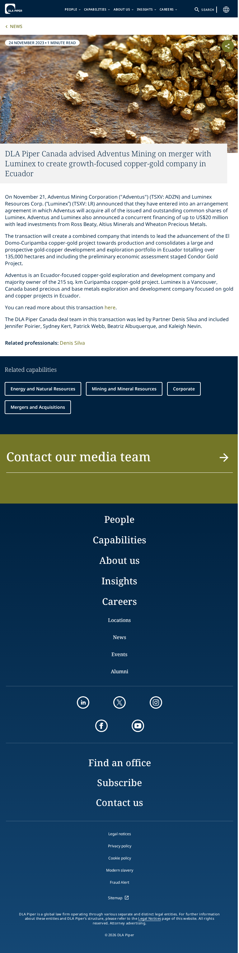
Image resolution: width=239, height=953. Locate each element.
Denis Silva (72, 342)
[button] (119, 460)
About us (122, 9)
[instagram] (156, 702)
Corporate (184, 389)
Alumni (119, 671)
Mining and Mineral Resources (124, 389)
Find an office (119, 762)
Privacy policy (119, 846)
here (110, 307)
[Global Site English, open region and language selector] (226, 9)
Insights (145, 9)
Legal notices (119, 833)
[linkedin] (83, 702)
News (16, 26)
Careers (167, 9)
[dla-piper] (24, 8)
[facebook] (101, 726)
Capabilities (95, 9)
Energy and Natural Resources (43, 389)
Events (119, 654)
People (71, 9)
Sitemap (115, 897)
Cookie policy (119, 858)
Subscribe (119, 782)
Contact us (119, 802)
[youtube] (138, 726)
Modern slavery (119, 870)
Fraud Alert (119, 882)
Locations (119, 620)
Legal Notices (149, 918)
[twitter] (119, 702)
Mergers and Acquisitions (38, 407)
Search (207, 9)
